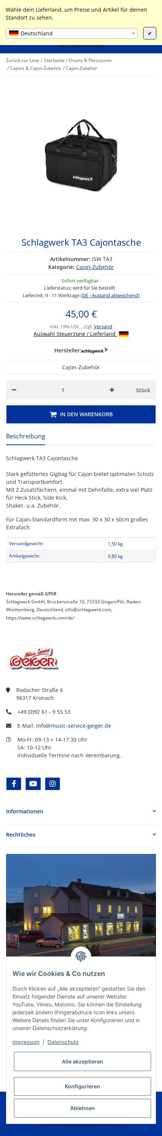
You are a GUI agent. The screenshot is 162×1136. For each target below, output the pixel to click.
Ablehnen (82, 1108)
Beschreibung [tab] (25, 436)
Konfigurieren (82, 1086)
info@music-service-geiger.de (73, 725)
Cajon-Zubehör (95, 266)
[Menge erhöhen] (112, 390)
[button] (81, 811)
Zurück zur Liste (22, 60)
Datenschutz (63, 1042)
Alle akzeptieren (82, 1061)
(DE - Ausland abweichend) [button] (110, 295)
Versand (103, 326)
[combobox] (72, 33)
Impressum (26, 1042)
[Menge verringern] (14, 390)
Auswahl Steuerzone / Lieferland (75, 333)
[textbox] (71, 33)
